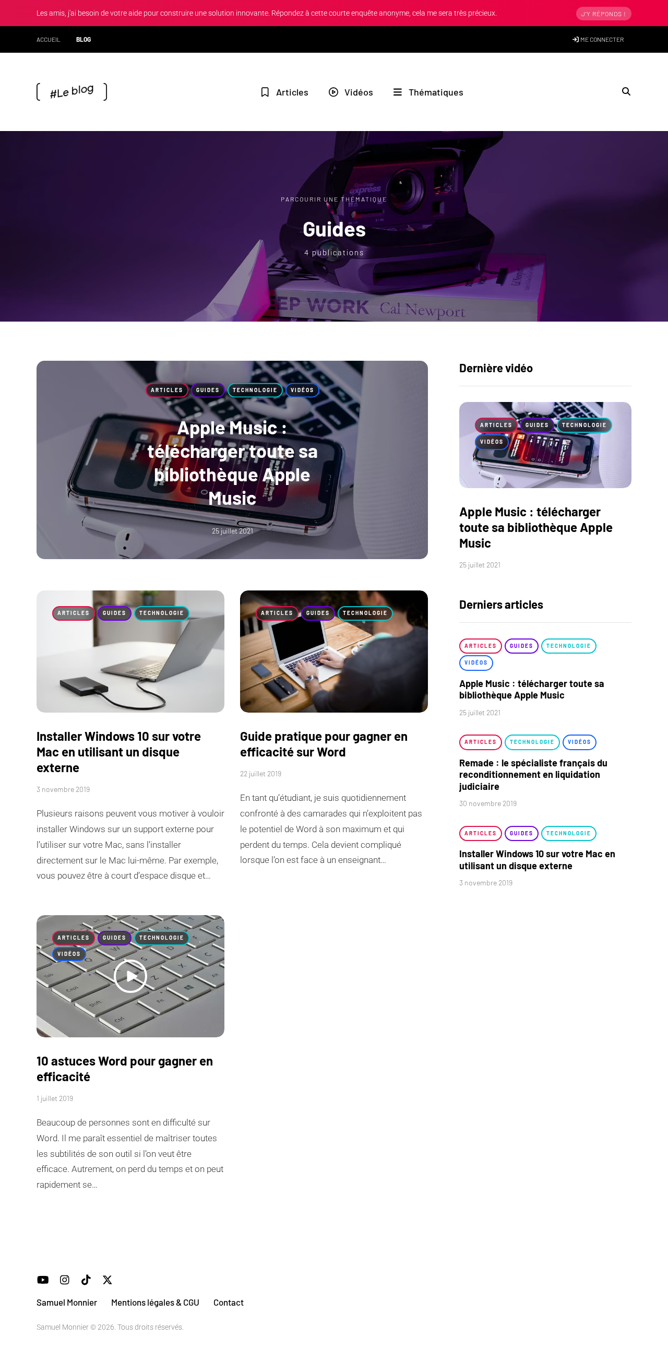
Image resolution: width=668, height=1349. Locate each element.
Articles (292, 92)
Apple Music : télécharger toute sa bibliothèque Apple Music (536, 527)
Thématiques (436, 92)
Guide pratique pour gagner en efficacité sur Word (324, 743)
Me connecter (601, 39)
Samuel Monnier (67, 1302)
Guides (208, 390)
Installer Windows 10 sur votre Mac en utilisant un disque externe (119, 751)
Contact (228, 1302)
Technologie (255, 390)
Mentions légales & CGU (155, 1302)
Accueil (49, 39)
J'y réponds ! (603, 13)
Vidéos (358, 92)
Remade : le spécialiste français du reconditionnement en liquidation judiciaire (533, 774)
